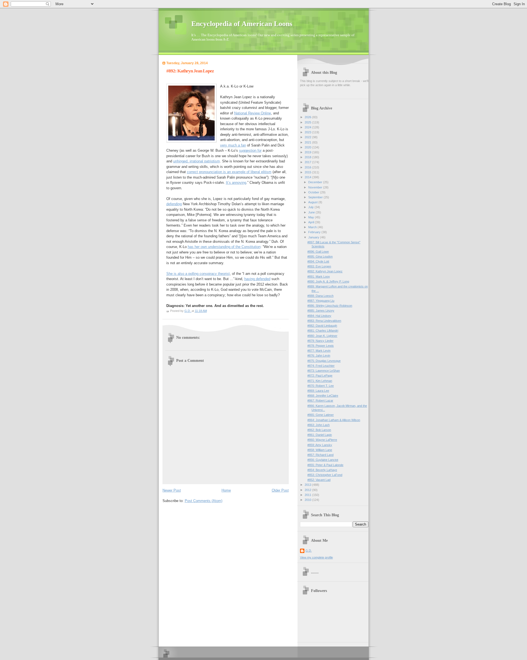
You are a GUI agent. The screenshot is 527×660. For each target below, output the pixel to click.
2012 (308, 490)
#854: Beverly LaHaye (322, 470)
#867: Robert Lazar (320, 400)
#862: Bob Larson (319, 429)
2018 (308, 157)
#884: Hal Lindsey (319, 315)
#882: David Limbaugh (322, 325)
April (311, 222)
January (314, 237)
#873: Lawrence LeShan (323, 370)
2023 (308, 132)
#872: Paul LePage (319, 375)
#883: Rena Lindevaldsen (324, 320)
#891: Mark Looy (318, 276)
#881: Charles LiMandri (322, 330)
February (314, 232)
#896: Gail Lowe (318, 251)
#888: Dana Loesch (320, 295)
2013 (308, 484)
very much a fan (233, 145)
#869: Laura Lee (318, 390)
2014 (308, 177)
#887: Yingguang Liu (320, 300)
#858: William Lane (319, 450)
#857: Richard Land (320, 454)
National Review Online (252, 113)
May (311, 217)
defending (174, 204)
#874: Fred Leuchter (321, 365)
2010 (308, 499)
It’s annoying (236, 182)
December (315, 182)
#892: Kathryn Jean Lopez (325, 271)
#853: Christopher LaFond (324, 474)
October (314, 192)
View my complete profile (316, 557)
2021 (308, 142)
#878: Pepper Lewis (320, 345)
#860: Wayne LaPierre (322, 439)
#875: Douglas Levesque (324, 360)
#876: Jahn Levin (318, 355)
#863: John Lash (318, 425)
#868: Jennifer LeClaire (322, 395)
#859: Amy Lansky (319, 445)
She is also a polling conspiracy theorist (198, 274)
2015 (308, 172)
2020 (308, 147)
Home (226, 490)
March (313, 227)
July (311, 207)
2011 (308, 495)
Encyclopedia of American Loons (241, 24)
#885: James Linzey (320, 310)
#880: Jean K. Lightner (322, 335)
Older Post (280, 490)
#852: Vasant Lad (318, 479)
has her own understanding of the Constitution (224, 247)
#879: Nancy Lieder (320, 340)
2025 (308, 122)
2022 (308, 137)
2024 (308, 127)
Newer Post (171, 490)
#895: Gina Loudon (320, 256)
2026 (308, 117)
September (316, 197)
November (315, 187)
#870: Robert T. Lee (320, 385)
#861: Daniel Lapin (319, 434)
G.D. (308, 550)
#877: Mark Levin (318, 350)
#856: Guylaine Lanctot (322, 459)
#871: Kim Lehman (319, 380)
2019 (308, 152)
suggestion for (250, 150)
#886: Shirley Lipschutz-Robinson (329, 305)
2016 (308, 167)
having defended (257, 279)
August (313, 202)
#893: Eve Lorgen (319, 266)
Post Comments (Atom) (203, 501)
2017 (308, 162)
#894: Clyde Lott (318, 261)
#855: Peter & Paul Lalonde (325, 465)
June (312, 212)
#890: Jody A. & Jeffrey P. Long (328, 281)
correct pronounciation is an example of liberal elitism (229, 172)
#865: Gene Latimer (320, 414)
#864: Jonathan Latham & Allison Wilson (333, 420)
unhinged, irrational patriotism (196, 161)
